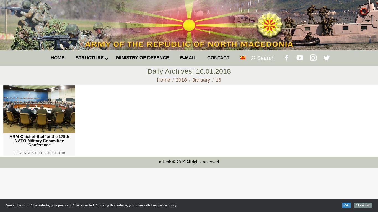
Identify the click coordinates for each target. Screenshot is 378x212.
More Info (363, 205)
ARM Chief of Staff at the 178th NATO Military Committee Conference (39, 140)
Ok (346, 205)
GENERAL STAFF (28, 153)
